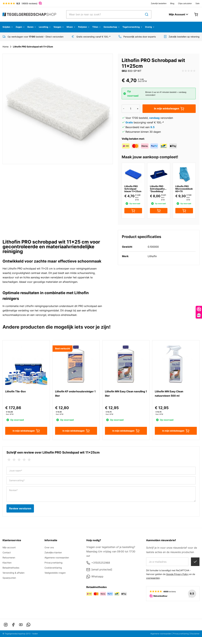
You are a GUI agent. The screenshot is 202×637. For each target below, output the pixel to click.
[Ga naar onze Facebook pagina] (13, 625)
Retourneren (9, 557)
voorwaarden (153, 578)
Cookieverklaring (53, 567)
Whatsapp (97, 576)
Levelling (43, 27)
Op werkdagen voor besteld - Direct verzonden (35, 36)
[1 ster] (9, 459)
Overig (148, 27)
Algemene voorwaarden (57, 557)
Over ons (49, 547)
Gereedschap (110, 27)
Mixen (70, 27)
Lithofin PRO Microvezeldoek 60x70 (184, 189)
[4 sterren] (24, 459)
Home (6, 46)
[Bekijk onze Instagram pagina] (6, 625)
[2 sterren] (14, 459)
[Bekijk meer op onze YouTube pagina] (21, 625)
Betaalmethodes (11, 567)
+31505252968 (100, 562)
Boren (30, 27)
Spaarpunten (9, 577)
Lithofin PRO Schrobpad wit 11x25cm (33, 46)
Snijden (6, 27)
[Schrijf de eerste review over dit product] (188, 71)
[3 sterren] (19, 459)
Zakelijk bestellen (158, 3)
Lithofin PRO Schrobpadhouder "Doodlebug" (160, 189)
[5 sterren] (29, 459)
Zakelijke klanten (53, 552)
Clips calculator (185, 3)
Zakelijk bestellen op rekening (184, 36)
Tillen (95, 27)
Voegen (57, 27)
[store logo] (29, 14)
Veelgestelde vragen (55, 572)
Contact (7, 552)
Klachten (7, 562)
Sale (197, 3)
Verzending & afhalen (13, 572)
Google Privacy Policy (177, 574)
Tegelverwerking (131, 27)
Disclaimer (194, 633)
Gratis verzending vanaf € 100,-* (93, 36)
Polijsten (82, 27)
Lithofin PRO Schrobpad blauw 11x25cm (132, 189)
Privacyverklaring (53, 562)
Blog (172, 3)
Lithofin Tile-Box (15, 391)
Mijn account (9, 547)
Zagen (19, 27)
